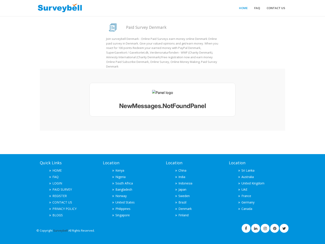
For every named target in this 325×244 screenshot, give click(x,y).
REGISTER (59, 196)
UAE (244, 189)
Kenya (119, 170)
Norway (121, 196)
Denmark (185, 209)
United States (125, 202)
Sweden (184, 196)
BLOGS (57, 215)
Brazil (182, 202)
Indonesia (185, 183)
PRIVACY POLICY (64, 209)
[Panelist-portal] (162, 100)
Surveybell (60, 230)
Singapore (122, 215)
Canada (246, 209)
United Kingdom (252, 183)
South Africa (124, 183)
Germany (247, 202)
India (181, 177)
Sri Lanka (247, 170)
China (182, 170)
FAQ (257, 8)
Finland (183, 215)
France (246, 196)
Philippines (122, 209)
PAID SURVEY (62, 189)
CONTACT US (276, 8)
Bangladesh (123, 189)
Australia (247, 177)
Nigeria (120, 177)
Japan (182, 189)
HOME (243, 8)
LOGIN (57, 183)
